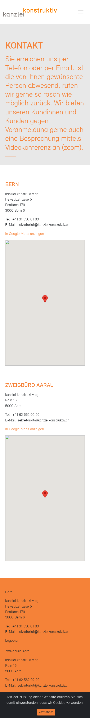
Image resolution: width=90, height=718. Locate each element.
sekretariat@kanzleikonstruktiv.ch (43, 225)
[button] (45, 299)
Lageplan (12, 640)
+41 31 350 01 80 (26, 219)
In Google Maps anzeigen (24, 234)
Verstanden (46, 712)
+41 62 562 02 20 (26, 415)
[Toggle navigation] (81, 12)
